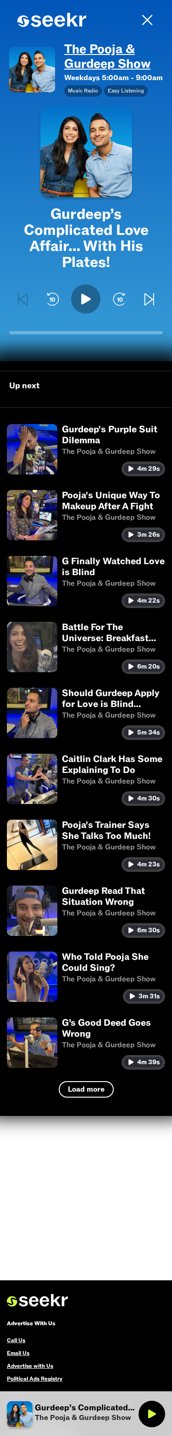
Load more (86, 1089)
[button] (86, 450)
